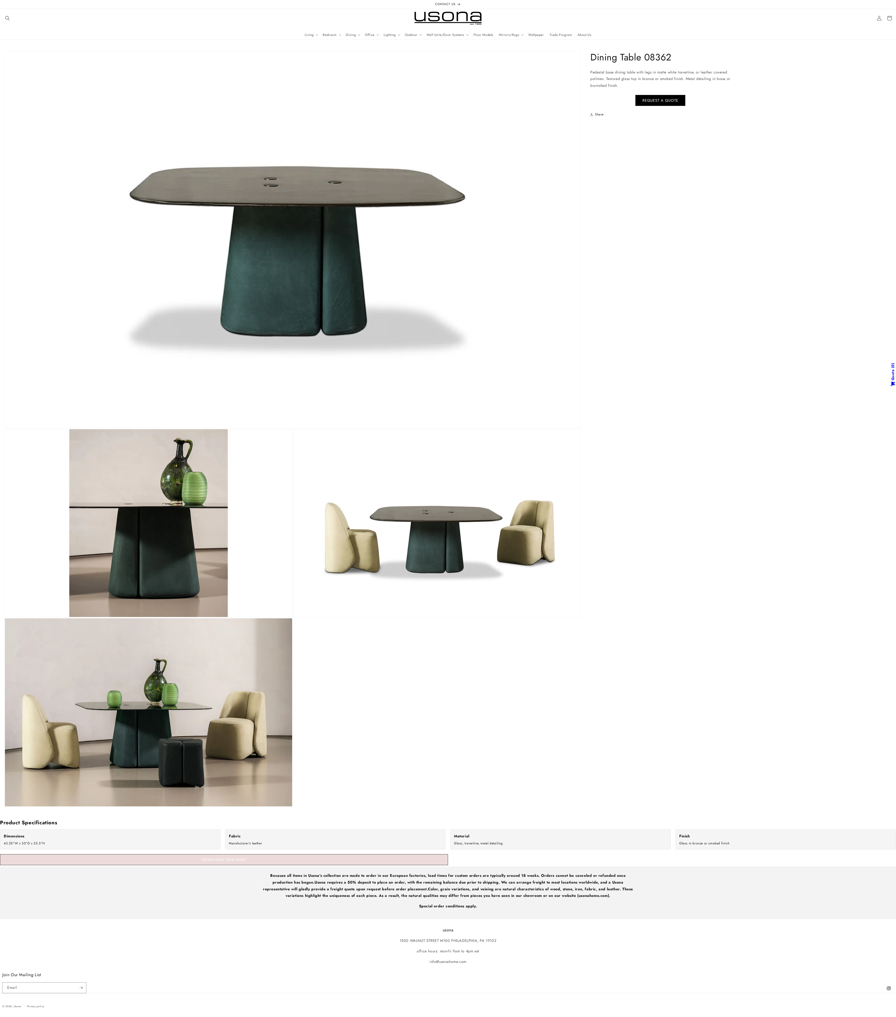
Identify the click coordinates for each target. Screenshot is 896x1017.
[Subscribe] (81, 987)
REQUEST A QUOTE (660, 100)
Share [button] (599, 114)
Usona (17, 1006)
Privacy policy (35, 1006)
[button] (7, 18)
